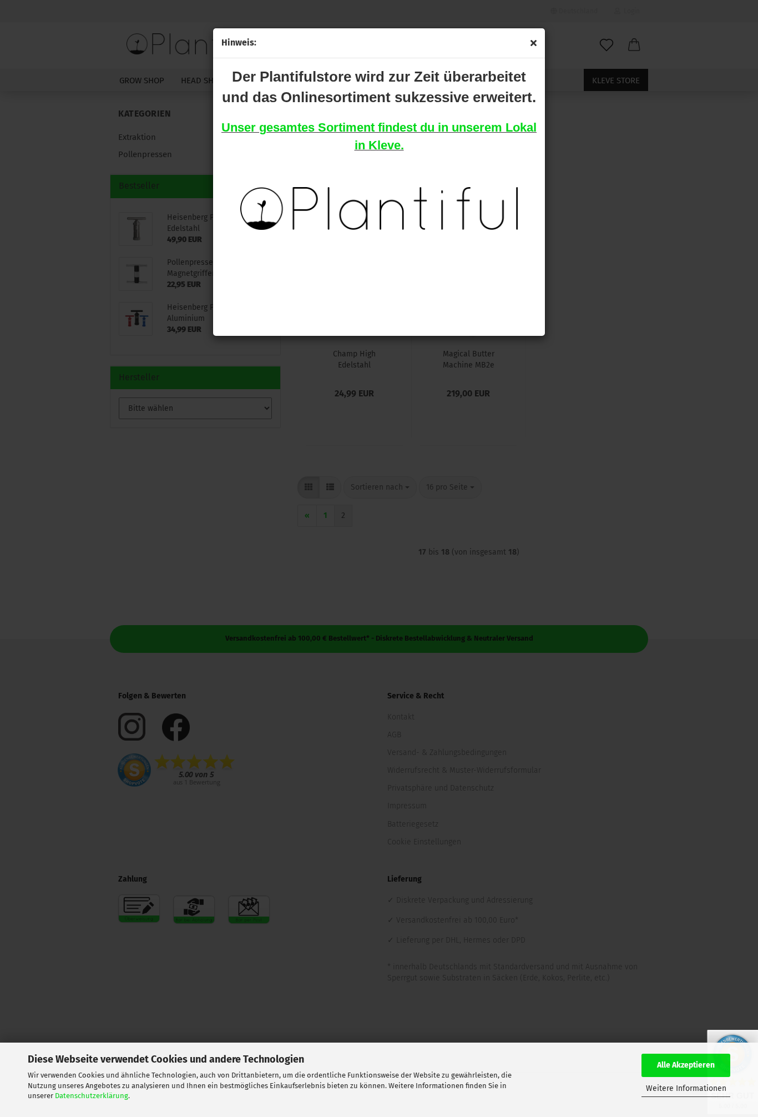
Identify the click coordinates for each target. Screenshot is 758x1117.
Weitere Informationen (686, 1088)
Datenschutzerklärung (91, 1095)
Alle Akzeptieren (686, 1065)
